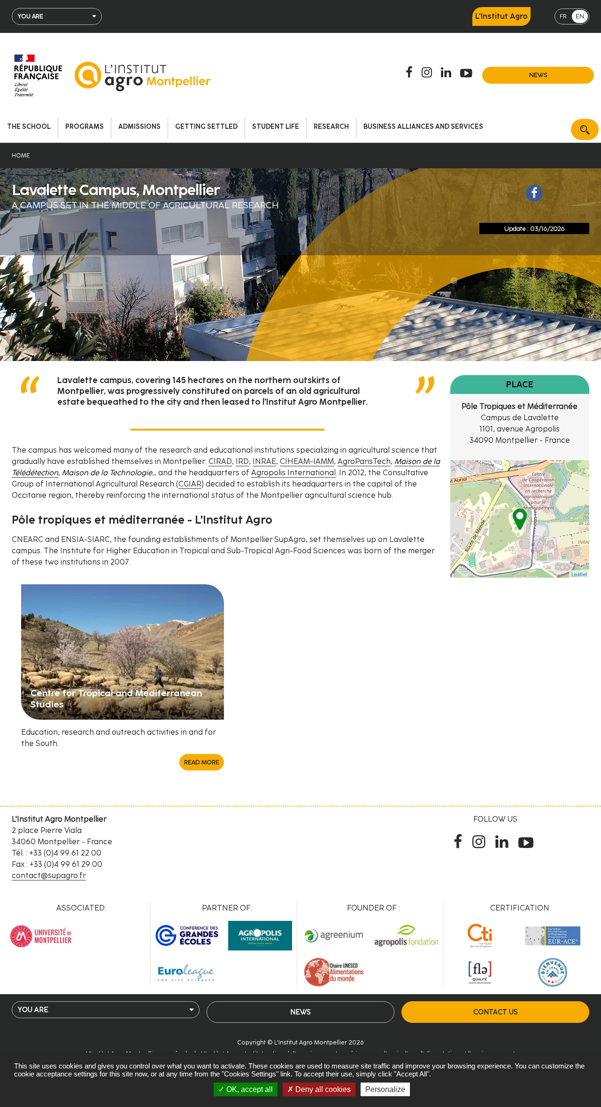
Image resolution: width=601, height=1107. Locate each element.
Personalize (385, 1089)
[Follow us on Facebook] (411, 73)
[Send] (585, 129)
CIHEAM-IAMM (307, 461)
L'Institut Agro (501, 16)
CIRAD (220, 461)
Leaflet (579, 574)
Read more (201, 762)
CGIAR (189, 483)
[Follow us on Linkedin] (447, 73)
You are (30, 16)
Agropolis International (293, 472)
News (538, 75)
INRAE (264, 461)
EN (580, 16)
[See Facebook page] (534, 193)
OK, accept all (248, 1089)
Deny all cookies (322, 1089)
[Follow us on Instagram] (428, 73)
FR (563, 16)
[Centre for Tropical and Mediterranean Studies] (122, 651)
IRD (242, 461)
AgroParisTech (364, 461)
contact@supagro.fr (49, 875)
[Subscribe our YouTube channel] (467, 73)
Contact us (495, 1012)
